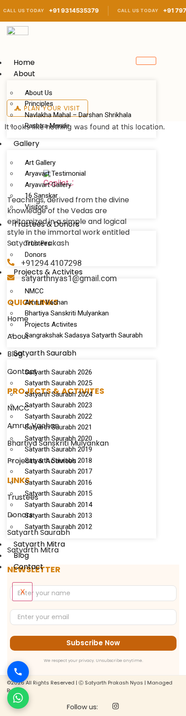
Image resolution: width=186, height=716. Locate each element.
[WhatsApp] (18, 698)
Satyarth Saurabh (45, 353)
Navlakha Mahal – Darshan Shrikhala (78, 115)
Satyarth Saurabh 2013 (58, 515)
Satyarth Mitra (39, 544)
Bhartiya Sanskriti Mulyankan (67, 313)
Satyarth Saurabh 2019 (58, 449)
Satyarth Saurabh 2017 (58, 471)
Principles (39, 104)
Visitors (36, 207)
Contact (28, 566)
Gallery (26, 143)
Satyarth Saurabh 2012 (58, 527)
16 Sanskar (41, 196)
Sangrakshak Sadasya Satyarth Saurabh (84, 335)
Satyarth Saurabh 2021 (58, 427)
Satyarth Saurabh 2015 (58, 493)
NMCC (34, 291)
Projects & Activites (48, 272)
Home (24, 62)
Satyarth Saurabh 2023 (58, 405)
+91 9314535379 (67, 10)
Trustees (38, 243)
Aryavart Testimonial (55, 173)
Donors (35, 255)
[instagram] (115, 706)
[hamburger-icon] (146, 61)
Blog (21, 555)
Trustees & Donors (46, 224)
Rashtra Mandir (47, 126)
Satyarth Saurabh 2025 (58, 383)
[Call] (18, 672)
